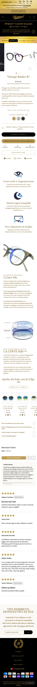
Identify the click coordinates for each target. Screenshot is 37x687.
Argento (18, 119)
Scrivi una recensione (14, 458)
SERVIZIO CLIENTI (18, 656)
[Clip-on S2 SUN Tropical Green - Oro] (34, 415)
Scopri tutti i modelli (18, 387)
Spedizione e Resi (18, 152)
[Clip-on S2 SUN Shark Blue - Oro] (6, 415)
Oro (14, 119)
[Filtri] (29, 458)
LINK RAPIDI (18, 660)
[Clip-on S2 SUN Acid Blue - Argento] (24, 415)
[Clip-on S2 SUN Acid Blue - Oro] (20, 415)
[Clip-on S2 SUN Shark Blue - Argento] (10, 415)
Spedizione (18, 83)
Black (23, 119)
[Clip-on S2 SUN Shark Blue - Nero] (8, 415)
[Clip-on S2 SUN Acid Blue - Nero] (22, 415)
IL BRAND (18, 651)
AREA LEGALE (18, 664)
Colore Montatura (18, 115)
